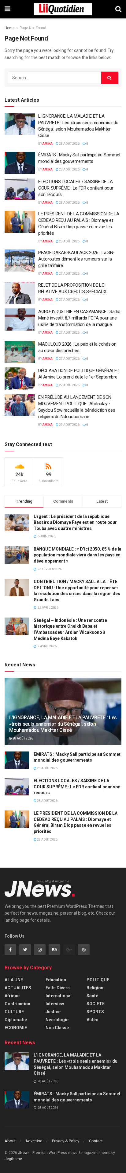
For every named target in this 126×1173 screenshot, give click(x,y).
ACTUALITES (18, 987)
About (10, 1141)
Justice (53, 1011)
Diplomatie (16, 1019)
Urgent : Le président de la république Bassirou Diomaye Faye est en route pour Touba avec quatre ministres (75, 522)
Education (56, 979)
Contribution (17, 1003)
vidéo (92, 1019)
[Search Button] (109, 78)
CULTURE (14, 1011)
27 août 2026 (69, 273)
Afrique (12, 995)
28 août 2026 (69, 143)
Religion (95, 987)
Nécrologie (57, 1019)
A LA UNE (14, 979)
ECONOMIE (16, 1027)
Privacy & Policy (65, 1141)
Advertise (33, 1141)
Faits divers (58, 987)
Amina (48, 143)
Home (10, 28)
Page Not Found (33, 28)
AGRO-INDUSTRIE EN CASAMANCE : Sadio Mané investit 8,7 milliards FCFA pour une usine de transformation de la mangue (79, 318)
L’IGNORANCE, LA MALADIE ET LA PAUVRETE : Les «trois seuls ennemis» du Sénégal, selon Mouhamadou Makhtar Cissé (63, 724)
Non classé (57, 1027)
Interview (55, 1003)
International (59, 995)
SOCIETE (96, 1003)
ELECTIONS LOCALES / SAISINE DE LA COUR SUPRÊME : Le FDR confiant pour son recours (75, 188)
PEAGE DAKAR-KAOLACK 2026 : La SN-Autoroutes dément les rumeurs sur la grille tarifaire (76, 259)
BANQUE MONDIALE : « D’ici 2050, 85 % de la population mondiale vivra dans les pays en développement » (77, 555)
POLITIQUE (98, 979)
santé (92, 995)
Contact (96, 1141)
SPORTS (95, 1011)
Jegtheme (13, 1159)
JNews (24, 1153)
